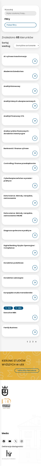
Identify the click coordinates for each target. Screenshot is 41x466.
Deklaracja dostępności (12, 446)
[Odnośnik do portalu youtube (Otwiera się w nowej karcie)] (10, 441)
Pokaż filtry (12, 25)
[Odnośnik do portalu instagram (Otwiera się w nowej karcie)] (22, 441)
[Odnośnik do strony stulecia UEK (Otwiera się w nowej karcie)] (20, 404)
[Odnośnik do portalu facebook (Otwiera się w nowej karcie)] (4, 441)
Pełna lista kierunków (27, 370)
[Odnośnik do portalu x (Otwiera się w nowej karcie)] (16, 441)
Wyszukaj (9, 9)
